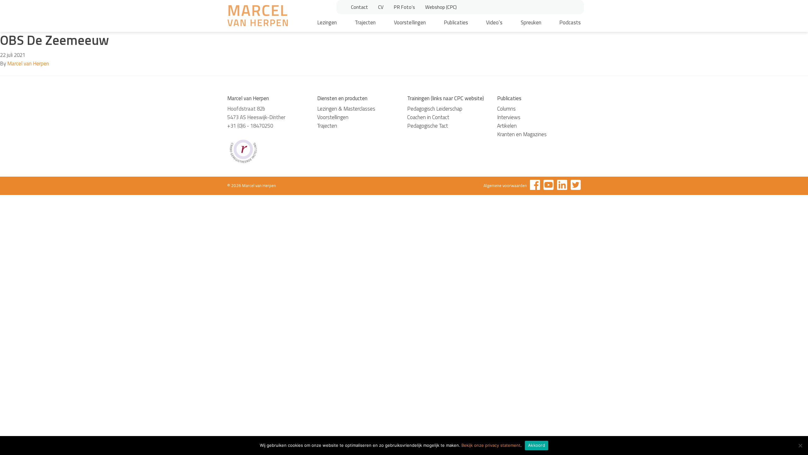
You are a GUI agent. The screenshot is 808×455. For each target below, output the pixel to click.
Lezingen (327, 22)
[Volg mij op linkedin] (562, 186)
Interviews (508, 117)
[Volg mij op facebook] (535, 186)
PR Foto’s (404, 7)
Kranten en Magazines (522, 134)
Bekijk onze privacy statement (490, 445)
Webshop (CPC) (441, 7)
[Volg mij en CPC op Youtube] (549, 186)
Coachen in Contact (428, 117)
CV (380, 7)
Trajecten (365, 22)
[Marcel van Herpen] (257, 17)
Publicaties (456, 22)
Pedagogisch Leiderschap (434, 109)
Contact (359, 7)
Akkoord (536, 445)
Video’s (494, 22)
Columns (506, 109)
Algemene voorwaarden (505, 185)
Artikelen (507, 126)
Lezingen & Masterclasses (346, 109)
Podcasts (570, 22)
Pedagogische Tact (427, 126)
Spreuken (531, 22)
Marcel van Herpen (28, 63)
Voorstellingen (410, 22)
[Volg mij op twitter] (576, 186)
